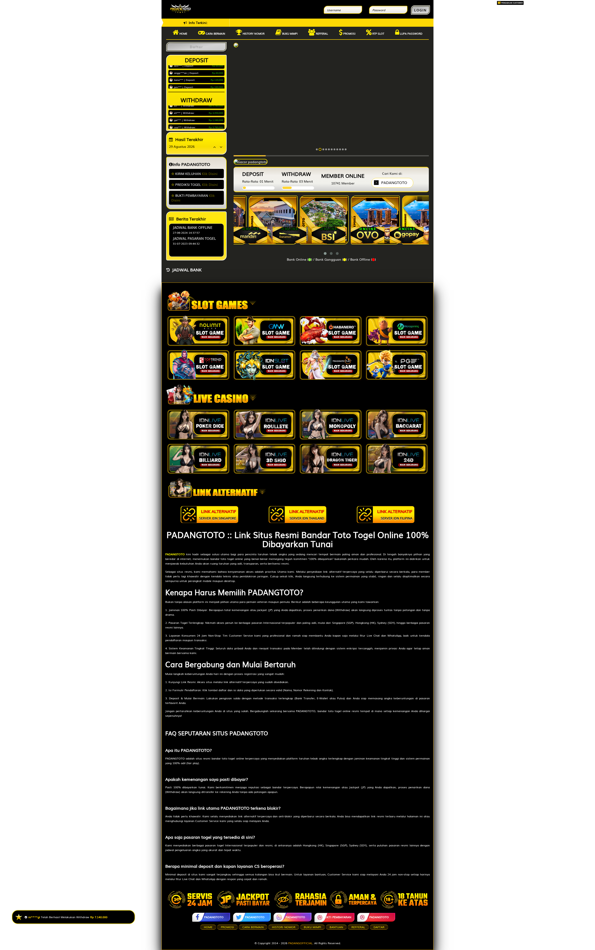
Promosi (349, 33)
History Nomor (253, 33)
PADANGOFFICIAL (300, 943)
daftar (379, 927)
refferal (358, 927)
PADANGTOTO (214, 917)
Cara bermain (215, 33)
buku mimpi (312, 927)
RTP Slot (378, 33)
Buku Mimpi (289, 33)
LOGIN (420, 10)
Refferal (321, 33)
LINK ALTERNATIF (217, 514)
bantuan (336, 927)
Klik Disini (210, 173)
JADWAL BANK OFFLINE (192, 227)
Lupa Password (410, 33)
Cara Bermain (253, 927)
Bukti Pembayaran (337, 917)
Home (183, 33)
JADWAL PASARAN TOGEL (194, 238)
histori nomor (283, 927)
